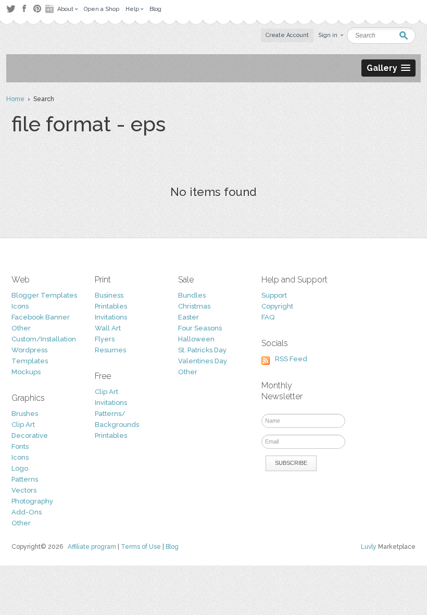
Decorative (29, 435)
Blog (172, 546)
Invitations (111, 317)
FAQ (267, 317)
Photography (32, 501)
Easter (188, 317)
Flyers (105, 339)
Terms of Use (141, 546)
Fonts (20, 446)
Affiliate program (92, 546)
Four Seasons (200, 328)
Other (21, 328)
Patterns (24, 479)
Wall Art (108, 328)
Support (274, 295)
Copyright (277, 306)
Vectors (23, 490)
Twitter (10, 9)
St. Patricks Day (202, 350)
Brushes (24, 413)
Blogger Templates (44, 295)
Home (15, 99)
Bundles (192, 295)
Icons (20, 306)
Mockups (26, 372)
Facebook (24, 9)
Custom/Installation (43, 339)
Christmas (194, 306)
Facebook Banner (40, 317)
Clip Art (23, 424)
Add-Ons (26, 512)
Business (109, 295)
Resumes (110, 350)
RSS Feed (291, 359)
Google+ (50, 9)
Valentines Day (202, 361)
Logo (19, 468)
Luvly (368, 546)
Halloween (196, 339)
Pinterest (37, 9)
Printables (111, 306)
